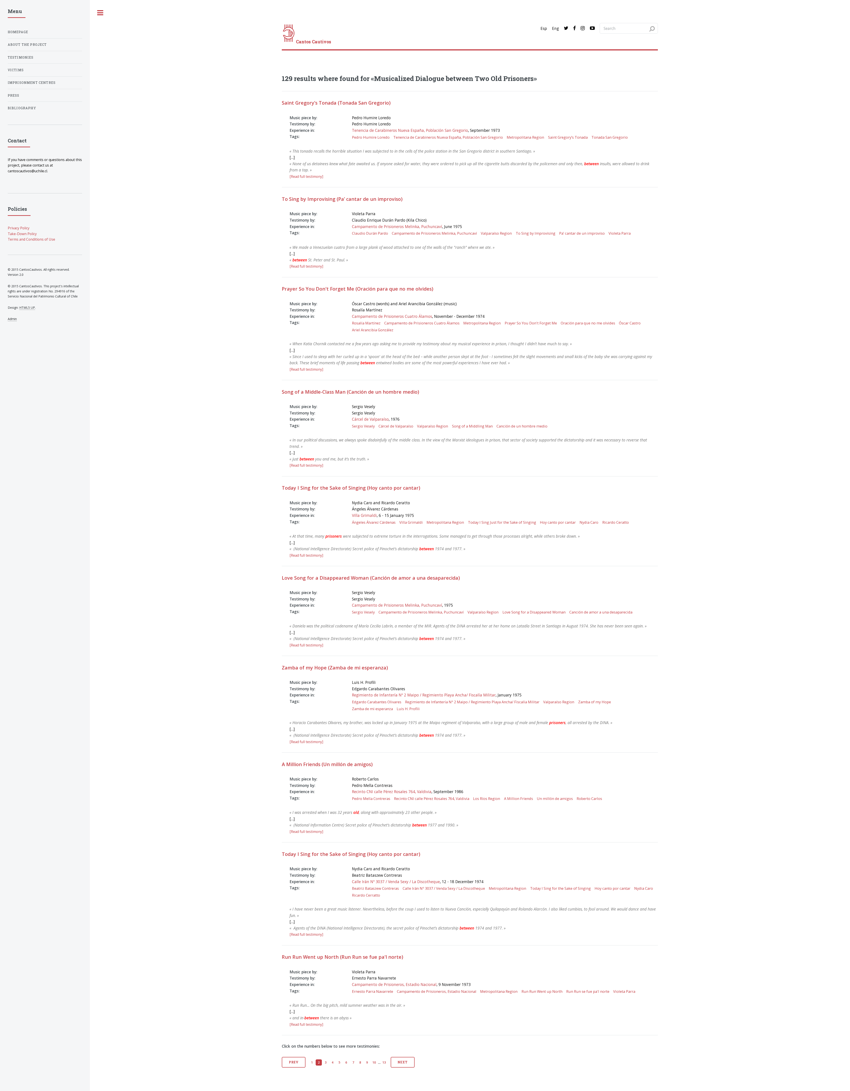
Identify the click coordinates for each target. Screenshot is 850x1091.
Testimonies (21, 57)
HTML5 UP (27, 307)
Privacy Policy (18, 228)
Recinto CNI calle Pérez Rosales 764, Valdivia (391, 791)
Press (13, 95)
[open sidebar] (100, 13)
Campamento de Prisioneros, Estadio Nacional (394, 984)
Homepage (18, 32)
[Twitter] (566, 28)
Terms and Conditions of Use (31, 239)
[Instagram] (583, 28)
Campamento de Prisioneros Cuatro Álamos (392, 316)
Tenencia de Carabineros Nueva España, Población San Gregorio (410, 130)
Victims (16, 70)
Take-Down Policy (22, 233)
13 (384, 1062)
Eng (555, 28)
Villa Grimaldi (364, 515)
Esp (544, 28)
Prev (294, 1062)
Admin (12, 319)
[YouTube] (592, 28)
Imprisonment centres (32, 83)
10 (374, 1062)
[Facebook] (574, 28)
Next (403, 1062)
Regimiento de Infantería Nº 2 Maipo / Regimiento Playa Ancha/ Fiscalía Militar (424, 695)
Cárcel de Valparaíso (370, 419)
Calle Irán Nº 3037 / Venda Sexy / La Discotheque (396, 881)
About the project (27, 44)
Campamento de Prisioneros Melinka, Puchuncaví (397, 226)
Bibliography (22, 108)
